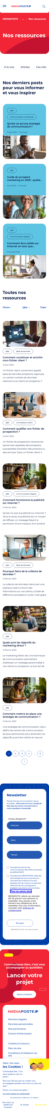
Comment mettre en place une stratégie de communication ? (22, 715)
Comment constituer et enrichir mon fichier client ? (23, 359)
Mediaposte (10, 19)
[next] (24, 762)
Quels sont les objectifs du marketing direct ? (19, 644)
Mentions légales (17, 1019)
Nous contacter (24, 994)
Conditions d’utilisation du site (22, 1054)
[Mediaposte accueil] (21, 6)
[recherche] (44, 6)
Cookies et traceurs (19, 1043)
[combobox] (26, 308)
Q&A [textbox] (24, 307)
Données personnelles (20, 1024)
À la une (9, 67)
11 (40, 753)
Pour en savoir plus (20, 891)
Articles (25, 67)
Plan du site (14, 1048)
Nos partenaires (17, 1029)
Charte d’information (20, 1033)
